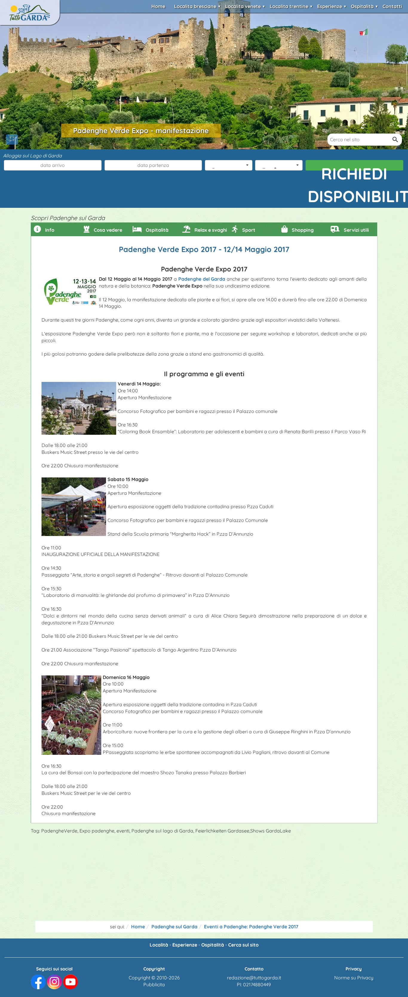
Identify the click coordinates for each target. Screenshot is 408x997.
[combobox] (228, 165)
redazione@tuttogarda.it (254, 978)
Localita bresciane (195, 6)
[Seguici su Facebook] (38, 981)
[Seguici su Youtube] (70, 981)
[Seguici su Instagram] (54, 981)
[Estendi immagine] (12, 139)
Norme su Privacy (353, 978)
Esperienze (329, 6)
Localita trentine (289, 6)
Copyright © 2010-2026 (154, 978)
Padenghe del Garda (202, 279)
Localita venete (243, 6)
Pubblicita (154, 984)
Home (158, 6)
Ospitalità (362, 6)
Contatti (392, 6)
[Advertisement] (204, 879)
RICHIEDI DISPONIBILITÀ (356, 167)
